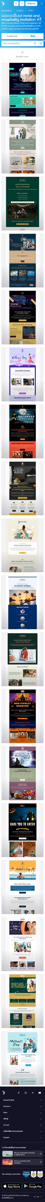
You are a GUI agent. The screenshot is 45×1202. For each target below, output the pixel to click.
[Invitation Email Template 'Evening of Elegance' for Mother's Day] (22, 374)
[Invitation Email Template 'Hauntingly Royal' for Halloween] (22, 830)
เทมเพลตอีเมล (6, 10)
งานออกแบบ (12, 36)
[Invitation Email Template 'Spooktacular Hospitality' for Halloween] (22, 431)
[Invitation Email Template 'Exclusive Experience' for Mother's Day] (22, 545)
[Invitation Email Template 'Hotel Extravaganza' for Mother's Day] (22, 944)
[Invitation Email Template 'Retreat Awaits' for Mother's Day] (22, 1058)
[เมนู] (41, 3)
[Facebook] (18, 1092)
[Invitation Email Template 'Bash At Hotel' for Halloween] (22, 716)
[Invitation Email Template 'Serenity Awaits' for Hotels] (22, 317)
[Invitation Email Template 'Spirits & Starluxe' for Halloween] (22, 488)
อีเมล (33, 36)
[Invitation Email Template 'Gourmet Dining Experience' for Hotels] (22, 203)
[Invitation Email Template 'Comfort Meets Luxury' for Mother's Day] (22, 887)
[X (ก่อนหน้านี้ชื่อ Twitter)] (32, 1092)
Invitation (20, 10)
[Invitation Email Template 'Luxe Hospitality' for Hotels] (22, 146)
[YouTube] (39, 1092)
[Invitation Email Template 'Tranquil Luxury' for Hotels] (22, 260)
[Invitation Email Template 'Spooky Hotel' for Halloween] (22, 773)
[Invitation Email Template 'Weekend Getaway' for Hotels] (22, 602)
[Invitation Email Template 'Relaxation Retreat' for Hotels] (22, 659)
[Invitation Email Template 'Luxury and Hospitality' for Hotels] (22, 89)
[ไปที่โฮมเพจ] (2, 3)
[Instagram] (25, 1092)
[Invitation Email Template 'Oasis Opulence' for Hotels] (22, 1001)
